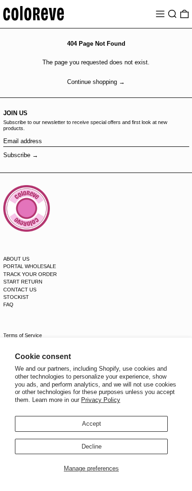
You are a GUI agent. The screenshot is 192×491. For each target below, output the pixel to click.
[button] (172, 14)
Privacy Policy (100, 399)
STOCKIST (16, 297)
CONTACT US (19, 289)
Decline (92, 446)
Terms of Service (22, 335)
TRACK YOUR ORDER (30, 274)
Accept (91, 423)
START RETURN (22, 281)
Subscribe (16, 155)
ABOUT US (16, 259)
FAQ (8, 304)
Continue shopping (92, 81)
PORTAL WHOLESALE (29, 266)
